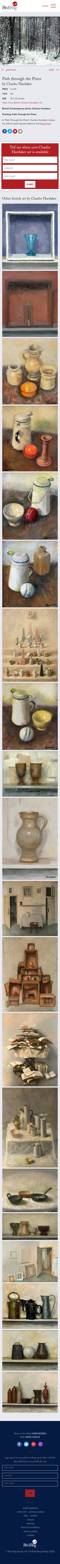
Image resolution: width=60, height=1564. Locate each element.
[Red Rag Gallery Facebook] (19, 1444)
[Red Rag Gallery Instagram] (40, 1444)
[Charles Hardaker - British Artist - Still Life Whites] (30, 1127)
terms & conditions (30, 1530)
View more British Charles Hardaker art (22, 102)
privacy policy (30, 1534)
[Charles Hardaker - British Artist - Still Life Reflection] (30, 1306)
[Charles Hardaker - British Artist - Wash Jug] (30, 839)
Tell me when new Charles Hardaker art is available (30, 150)
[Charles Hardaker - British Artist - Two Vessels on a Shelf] (30, 774)
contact (30, 1522)
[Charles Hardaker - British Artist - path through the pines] (30, 41)
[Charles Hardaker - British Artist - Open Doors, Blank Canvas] (30, 1261)
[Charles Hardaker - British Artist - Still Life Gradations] (30, 645)
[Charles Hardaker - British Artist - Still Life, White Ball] (30, 716)
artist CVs (22, 1514)
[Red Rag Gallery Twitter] (26, 1444)
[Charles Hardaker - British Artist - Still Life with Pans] (30, 1190)
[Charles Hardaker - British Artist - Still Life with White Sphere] (30, 1350)
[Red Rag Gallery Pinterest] (33, 1444)
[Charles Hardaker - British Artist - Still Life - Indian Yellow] (30, 371)
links (26, 1518)
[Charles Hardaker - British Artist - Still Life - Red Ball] (30, 506)
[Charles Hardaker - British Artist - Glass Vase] (30, 304)
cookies (30, 1538)
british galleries (30, 1511)
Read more (45, 123)
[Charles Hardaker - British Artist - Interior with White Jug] (30, 908)
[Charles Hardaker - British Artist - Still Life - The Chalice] (30, 974)
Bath (30, 1437)
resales (33, 1518)
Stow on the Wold (30, 1433)
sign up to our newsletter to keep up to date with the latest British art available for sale (30, 1460)
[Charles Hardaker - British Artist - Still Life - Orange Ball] (30, 439)
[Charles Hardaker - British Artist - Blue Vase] (30, 237)
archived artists (36, 1514)
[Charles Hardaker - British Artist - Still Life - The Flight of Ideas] (30, 1049)
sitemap (31, 1526)
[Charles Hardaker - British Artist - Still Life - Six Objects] (30, 1392)
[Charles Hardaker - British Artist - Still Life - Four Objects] (30, 1226)
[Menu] (53, 6)
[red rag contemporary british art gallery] (9, 5)
